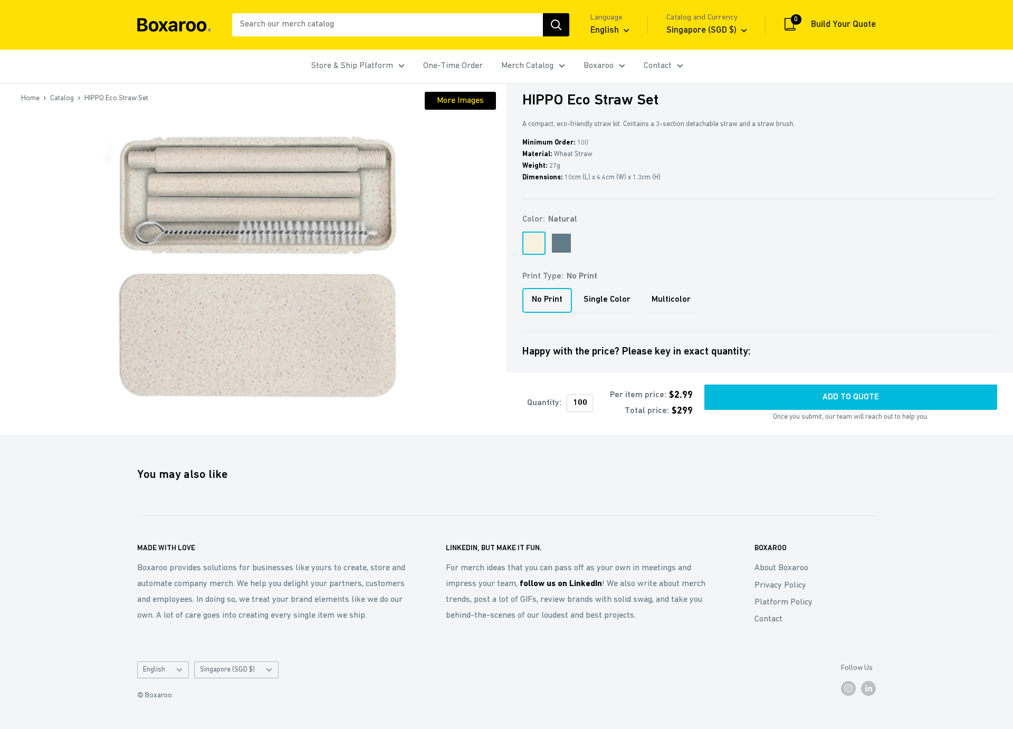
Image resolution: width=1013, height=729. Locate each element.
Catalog (62, 98)
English (154, 669)
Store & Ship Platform (352, 66)
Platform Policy (783, 602)
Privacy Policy (780, 585)
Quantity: (544, 403)
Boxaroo (599, 66)
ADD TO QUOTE (851, 397)
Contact (658, 66)
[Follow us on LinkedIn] (868, 688)
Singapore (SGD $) (227, 669)
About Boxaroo (781, 568)
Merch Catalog (527, 66)
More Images (460, 101)
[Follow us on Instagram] (848, 688)
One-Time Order (453, 66)
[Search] (556, 24)
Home (30, 98)
